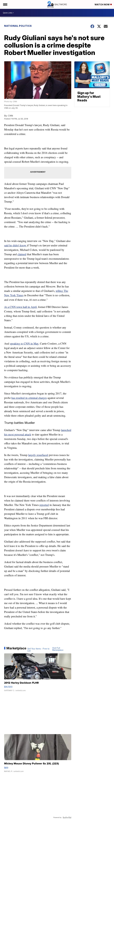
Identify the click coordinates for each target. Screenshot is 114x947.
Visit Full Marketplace (57, 649)
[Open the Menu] (5, 4)
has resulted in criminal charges (29, 398)
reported (44, 505)
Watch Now (102, 4)
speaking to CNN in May (24, 343)
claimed (22, 254)
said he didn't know (15, 245)
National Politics (18, 25)
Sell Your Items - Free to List (38, 650)
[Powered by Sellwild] (67, 818)
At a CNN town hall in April (20, 307)
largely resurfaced (38, 455)
